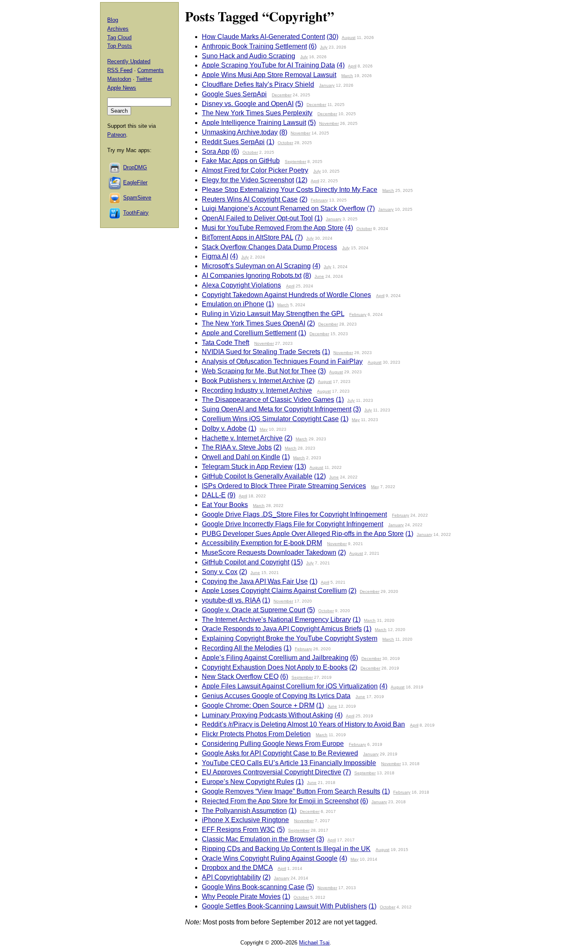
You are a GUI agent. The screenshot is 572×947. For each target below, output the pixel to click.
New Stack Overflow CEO (240, 676)
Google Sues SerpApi (234, 94)
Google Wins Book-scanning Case (253, 886)
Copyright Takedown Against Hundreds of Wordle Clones (286, 294)
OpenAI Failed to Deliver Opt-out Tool (257, 218)
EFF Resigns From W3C (238, 829)
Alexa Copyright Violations (241, 285)
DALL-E (214, 495)
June (319, 276)
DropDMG (135, 167)
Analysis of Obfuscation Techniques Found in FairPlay (282, 361)
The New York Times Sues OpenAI (253, 323)
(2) (303, 199)
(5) (299, 103)
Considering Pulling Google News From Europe (273, 743)
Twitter (144, 79)
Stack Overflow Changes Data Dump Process (269, 247)
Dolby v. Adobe (224, 428)
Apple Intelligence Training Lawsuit (254, 122)
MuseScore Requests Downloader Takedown (269, 552)
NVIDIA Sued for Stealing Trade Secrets (261, 351)
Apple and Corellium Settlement (249, 332)
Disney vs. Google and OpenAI (248, 103)
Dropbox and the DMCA (237, 867)
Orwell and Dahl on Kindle (241, 457)
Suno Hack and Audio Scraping (248, 56)
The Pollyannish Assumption (244, 810)
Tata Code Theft (225, 342)
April (352, 66)
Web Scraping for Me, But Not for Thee (259, 371)
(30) (332, 36)
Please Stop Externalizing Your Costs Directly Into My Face (289, 189)
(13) (300, 466)
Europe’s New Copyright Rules (248, 781)
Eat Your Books (225, 504)
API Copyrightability (231, 877)
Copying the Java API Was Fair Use (255, 581)
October (285, 142)
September (295, 161)
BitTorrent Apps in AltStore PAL (247, 237)
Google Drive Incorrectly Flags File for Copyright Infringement (292, 524)
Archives (118, 29)
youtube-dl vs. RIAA (231, 600)
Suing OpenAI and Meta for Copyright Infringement (276, 409)
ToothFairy (136, 213)
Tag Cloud (119, 37)
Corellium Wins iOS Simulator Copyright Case (270, 418)
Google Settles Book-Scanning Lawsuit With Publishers (284, 906)
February (319, 200)
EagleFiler (135, 182)
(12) (301, 180)
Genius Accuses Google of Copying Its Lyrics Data (276, 695)
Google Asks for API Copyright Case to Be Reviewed (280, 753)
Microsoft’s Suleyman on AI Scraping (256, 265)
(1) (270, 141)
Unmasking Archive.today (240, 132)
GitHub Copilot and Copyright (245, 562)
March (347, 75)
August (349, 37)
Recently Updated (128, 61)
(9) (231, 495)
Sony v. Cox (219, 571)
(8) (283, 132)
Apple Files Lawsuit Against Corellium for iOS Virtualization (290, 686)
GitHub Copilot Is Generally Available (257, 476)
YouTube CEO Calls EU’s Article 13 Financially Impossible (289, 762)
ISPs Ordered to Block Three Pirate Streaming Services (284, 485)
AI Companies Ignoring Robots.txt (251, 275)
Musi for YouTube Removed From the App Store (272, 227)
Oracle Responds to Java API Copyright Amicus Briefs (282, 628)
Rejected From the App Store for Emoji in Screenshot (280, 801)
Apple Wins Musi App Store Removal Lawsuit (269, 74)
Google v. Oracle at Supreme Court (253, 609)
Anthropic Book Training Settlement (254, 46)
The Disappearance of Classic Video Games (268, 399)
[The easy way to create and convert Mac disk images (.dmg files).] (115, 167)
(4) (341, 65)
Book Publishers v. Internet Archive (253, 380)
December (281, 95)
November (329, 123)
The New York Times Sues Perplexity (257, 112)
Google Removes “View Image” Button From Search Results (291, 791)
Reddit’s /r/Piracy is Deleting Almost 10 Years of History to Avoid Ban (303, 724)
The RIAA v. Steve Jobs (237, 447)
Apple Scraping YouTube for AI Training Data (268, 65)
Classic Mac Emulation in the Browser (258, 839)
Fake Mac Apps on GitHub (241, 160)
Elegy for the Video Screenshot (248, 180)
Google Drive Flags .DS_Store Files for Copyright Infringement (294, 514)
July (323, 47)
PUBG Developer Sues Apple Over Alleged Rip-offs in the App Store (303, 533)
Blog (112, 20)
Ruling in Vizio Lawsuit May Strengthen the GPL (273, 313)
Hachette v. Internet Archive (242, 438)
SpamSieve (137, 197)
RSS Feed (119, 70)
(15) (297, 562)
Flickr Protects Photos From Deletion (256, 733)
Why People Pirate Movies (241, 896)
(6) (313, 46)
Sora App (215, 151)
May (356, 419)
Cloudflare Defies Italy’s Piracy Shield (258, 84)
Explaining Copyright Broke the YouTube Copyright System (289, 638)
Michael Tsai (314, 942)
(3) (322, 371)
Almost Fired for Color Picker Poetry (255, 170)
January (327, 85)
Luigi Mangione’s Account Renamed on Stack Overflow (283, 208)
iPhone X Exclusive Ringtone (245, 819)
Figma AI (215, 256)
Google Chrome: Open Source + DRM (258, 705)
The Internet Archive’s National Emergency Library (276, 619)
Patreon (116, 135)
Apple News (121, 88)
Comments (150, 70)
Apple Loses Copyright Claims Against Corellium (274, 590)
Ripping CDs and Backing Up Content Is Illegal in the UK (286, 848)
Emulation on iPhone (233, 304)
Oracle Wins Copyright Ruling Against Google (270, 858)
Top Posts (119, 46)
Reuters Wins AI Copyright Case (250, 199)
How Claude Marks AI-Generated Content (263, 36)
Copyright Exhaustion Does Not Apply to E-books (275, 667)
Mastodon (119, 79)
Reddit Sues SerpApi (233, 141)
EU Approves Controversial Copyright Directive (271, 772)
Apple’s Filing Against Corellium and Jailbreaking (275, 657)
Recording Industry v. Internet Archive (257, 390)
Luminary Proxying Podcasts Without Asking (267, 715)
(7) (371, 208)
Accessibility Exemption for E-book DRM (262, 542)
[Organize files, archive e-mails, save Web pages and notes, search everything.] (115, 182)
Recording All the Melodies (242, 648)
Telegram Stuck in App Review (247, 466)
